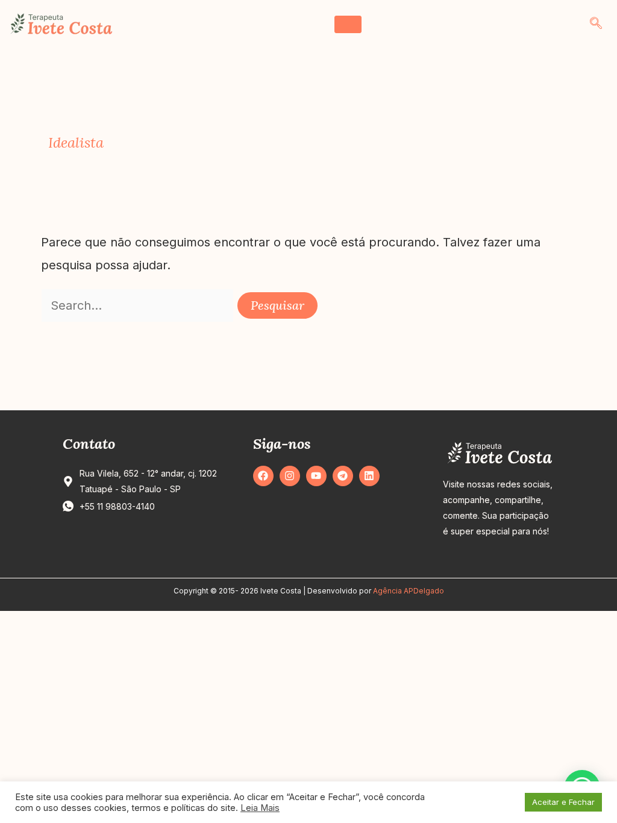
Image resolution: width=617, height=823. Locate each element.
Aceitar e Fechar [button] (563, 802)
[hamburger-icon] (348, 24)
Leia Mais (260, 808)
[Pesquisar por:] (139, 305)
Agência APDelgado (408, 590)
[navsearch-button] (596, 24)
